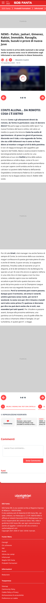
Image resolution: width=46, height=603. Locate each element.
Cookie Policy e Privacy (10, 592)
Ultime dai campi (8, 554)
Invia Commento (33, 460)
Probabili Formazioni (22, 8)
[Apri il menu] (3, 2)
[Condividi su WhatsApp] (2, 59)
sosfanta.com (11, 513)
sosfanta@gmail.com (9, 528)
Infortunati (38, 8)
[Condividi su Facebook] (6, 59)
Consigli (5, 542)
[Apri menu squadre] (8, 2)
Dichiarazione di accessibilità (13, 595)
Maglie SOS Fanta (8, 560)
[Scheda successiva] (42, 97)
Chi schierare (7, 545)
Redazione (6, 575)
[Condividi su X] (10, 59)
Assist (4, 551)
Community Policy (8, 589)
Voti (3, 548)
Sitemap (5, 586)
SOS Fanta (6, 8)
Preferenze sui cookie (10, 598)
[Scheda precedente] (3, 97)
